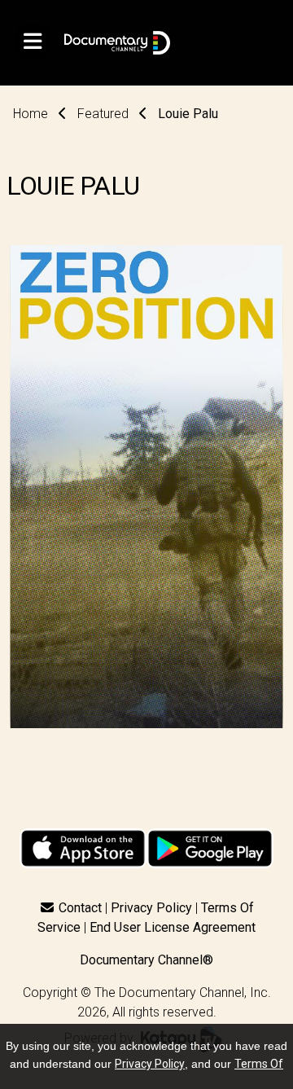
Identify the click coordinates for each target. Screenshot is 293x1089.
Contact (80, 908)
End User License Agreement (173, 927)
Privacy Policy (151, 908)
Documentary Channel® (146, 960)
